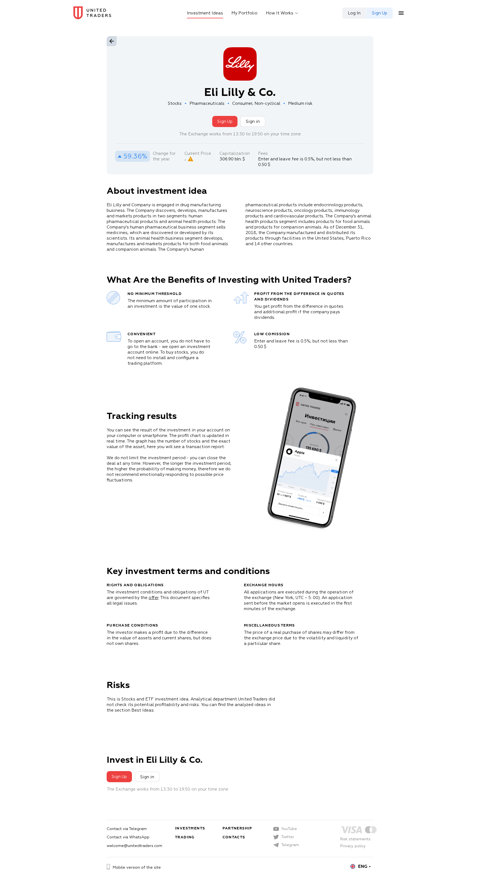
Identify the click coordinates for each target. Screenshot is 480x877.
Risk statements (355, 838)
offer (153, 597)
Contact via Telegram (127, 828)
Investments (190, 828)
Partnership (237, 828)
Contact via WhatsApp (128, 836)
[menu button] (401, 13)
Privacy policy (353, 845)
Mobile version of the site (137, 867)
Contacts (233, 837)
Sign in (253, 121)
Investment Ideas (205, 13)
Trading (185, 837)
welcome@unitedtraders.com (134, 845)
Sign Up (224, 121)
